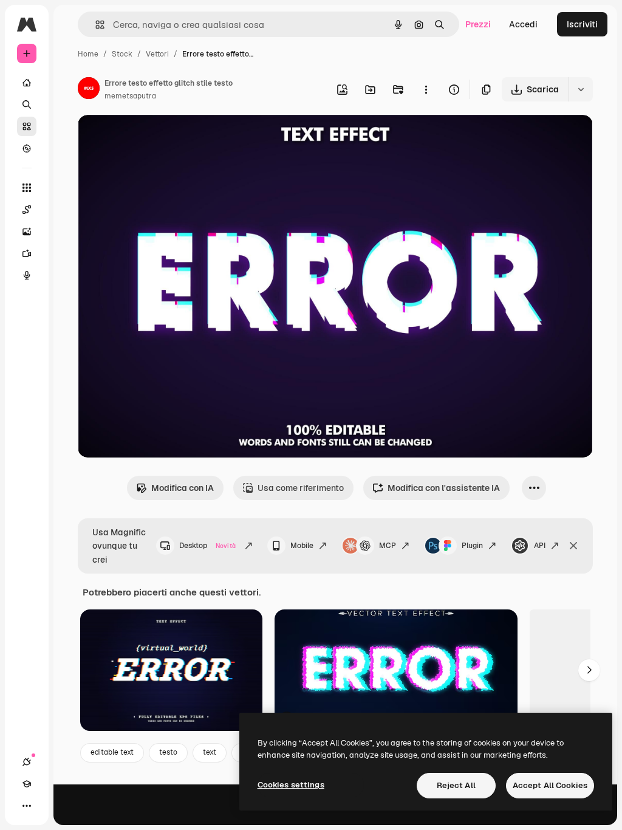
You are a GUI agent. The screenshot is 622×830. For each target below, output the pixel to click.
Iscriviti (582, 24)
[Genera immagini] (26, 231)
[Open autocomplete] (95, 24)
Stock (122, 54)
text (209, 752)
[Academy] (26, 784)
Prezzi (478, 24)
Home (88, 54)
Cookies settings (291, 785)
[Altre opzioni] (426, 89)
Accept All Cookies (550, 785)
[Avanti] (589, 670)
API (539, 545)
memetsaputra (130, 96)
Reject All (456, 785)
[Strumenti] (26, 187)
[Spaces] (26, 209)
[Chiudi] (573, 545)
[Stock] (26, 126)
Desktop (207, 545)
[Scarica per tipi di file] (581, 89)
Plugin (472, 545)
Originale (157, 138)
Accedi (523, 24)
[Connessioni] (26, 762)
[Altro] (26, 805)
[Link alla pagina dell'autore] (89, 90)
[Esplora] (26, 148)
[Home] (26, 82)
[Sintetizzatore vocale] (26, 275)
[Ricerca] (26, 104)
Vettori (157, 54)
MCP (387, 545)
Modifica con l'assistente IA (444, 487)
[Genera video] (26, 253)
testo (168, 752)
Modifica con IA (182, 487)
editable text (112, 752)
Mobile (301, 545)
